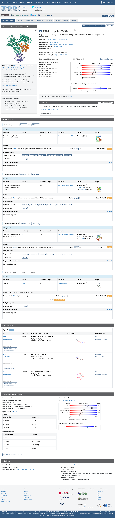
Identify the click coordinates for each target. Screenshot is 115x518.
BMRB (99, 497)
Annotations (29, 21)
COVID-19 (73, 2)
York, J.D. (68, 55)
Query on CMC (7, 339)
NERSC (52, 515)
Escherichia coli (57, 47)
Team (2, 497)
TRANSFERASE (54, 43)
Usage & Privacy (5, 501)
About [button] (59, 2)
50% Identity (33, 155)
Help (103, 2)
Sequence (49, 21)
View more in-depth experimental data (13, 454)
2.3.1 (80, 236)
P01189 (15, 296)
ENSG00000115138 (59, 299)
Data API (110, 26)
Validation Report (18, 68)
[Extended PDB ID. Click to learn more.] (75, 30)
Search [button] (21, 2)
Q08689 (15, 247)
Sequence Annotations (26, 66)
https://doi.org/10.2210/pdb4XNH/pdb (57, 39)
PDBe (99, 493)
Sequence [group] (23, 125)
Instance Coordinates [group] (9, 350)
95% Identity (58, 155)
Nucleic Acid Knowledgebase (85, 507)
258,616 (23, 7)
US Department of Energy (63, 512)
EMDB (99, 499)
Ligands (65, 21)
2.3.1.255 (83, 189)
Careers (66, 2)
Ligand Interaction (7, 70)
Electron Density (7, 68)
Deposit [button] (14, 2)
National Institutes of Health (53, 513)
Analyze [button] (37, 2)
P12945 (15, 149)
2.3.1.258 (81, 238)
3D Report (104, 59)
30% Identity (25, 155)
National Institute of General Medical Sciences (30, 513)
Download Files (99, 26)
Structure (19, 21)
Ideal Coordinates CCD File (10, 348)
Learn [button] (53, 2)
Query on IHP (7, 374)
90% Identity (50, 155)
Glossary (26, 497)
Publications (4, 495)
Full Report (110, 59)
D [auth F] (24, 283)
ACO (4, 354)
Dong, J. (55, 55)
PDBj (98, 495)
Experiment (39, 21)
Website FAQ (27, 495)
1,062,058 (38, 7)
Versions (73, 21)
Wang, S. (61, 55)
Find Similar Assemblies (9, 86)
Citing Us (3, 493)
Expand (109, 162)
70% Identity (42, 155)
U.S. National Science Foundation (36, 512)
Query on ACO (7, 357)
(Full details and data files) (76, 465)
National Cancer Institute (91, 512)
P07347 (15, 198)
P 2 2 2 (15, 412)
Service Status (28, 499)
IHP (4, 372)
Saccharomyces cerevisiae (56, 45)
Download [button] (45, 2)
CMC (4, 337)
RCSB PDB (6, 2)
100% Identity (67, 155)
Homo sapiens (69, 45)
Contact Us (27, 491)
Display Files (87, 26)
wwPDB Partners (102, 489)
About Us (3, 491)
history (70, 96)
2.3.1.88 (81, 187)
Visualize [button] (29, 2)
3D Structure (35, 125)
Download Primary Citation (105, 102)
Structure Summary (8, 21)
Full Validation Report (68, 400)
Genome (57, 21)
